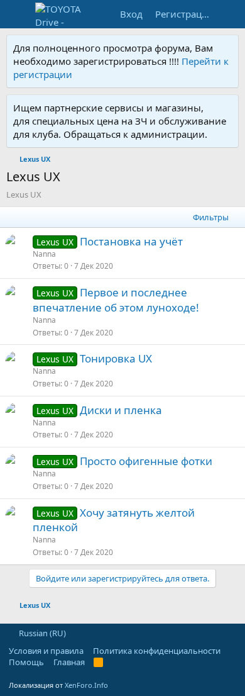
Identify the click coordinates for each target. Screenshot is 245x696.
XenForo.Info (86, 685)
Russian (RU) (41, 633)
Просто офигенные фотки (146, 461)
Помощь (26, 662)
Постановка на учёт (131, 241)
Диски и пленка (121, 410)
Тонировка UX (116, 358)
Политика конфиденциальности (156, 650)
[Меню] (17, 14)
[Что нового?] (230, 14)
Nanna (44, 254)
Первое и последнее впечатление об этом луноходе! (116, 300)
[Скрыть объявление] (226, 48)
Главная (69, 662)
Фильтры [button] (211, 217)
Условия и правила (46, 650)
